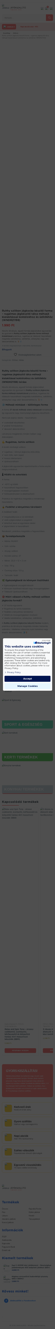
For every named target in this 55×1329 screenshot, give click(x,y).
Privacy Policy (14, 672)
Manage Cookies (27, 686)
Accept (27, 678)
